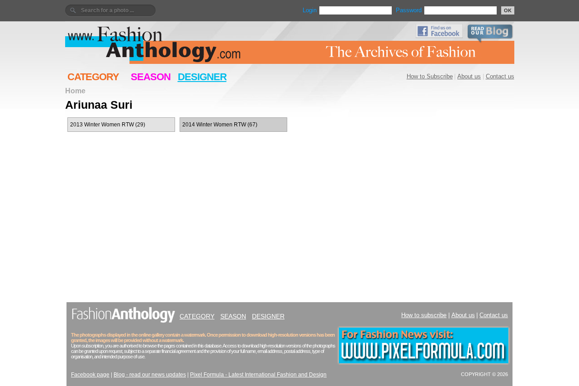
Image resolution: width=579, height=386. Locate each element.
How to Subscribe (430, 76)
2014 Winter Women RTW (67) (219, 124)
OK (508, 10)
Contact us (500, 76)
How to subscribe (423, 315)
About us (469, 76)
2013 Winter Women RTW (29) (107, 124)
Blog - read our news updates (150, 375)
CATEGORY (93, 76)
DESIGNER (202, 76)
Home (75, 91)
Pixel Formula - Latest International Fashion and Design (258, 375)
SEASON (151, 76)
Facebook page (90, 375)
